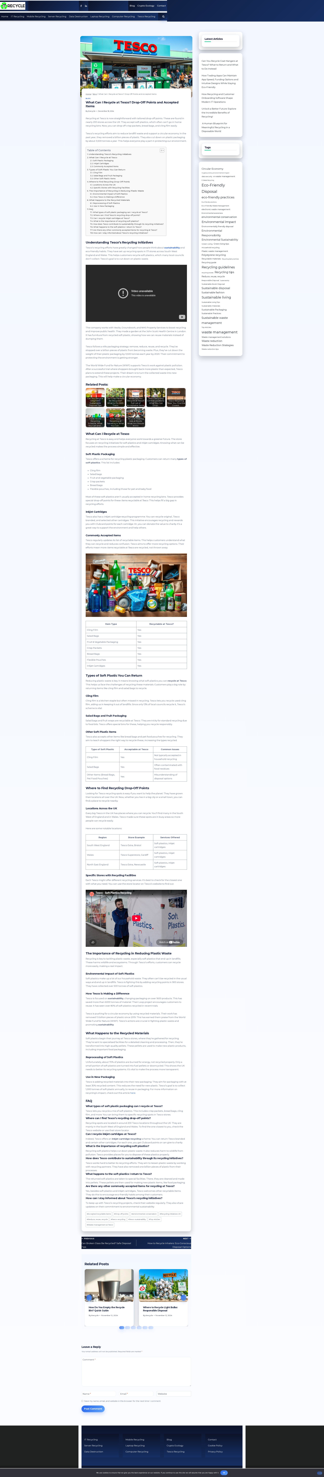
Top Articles (154, 1219)
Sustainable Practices (211, 313)
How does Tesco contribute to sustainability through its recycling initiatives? (128, 224)
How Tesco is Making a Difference (109, 197)
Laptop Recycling (99, 16)
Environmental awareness (212, 213)
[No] (319, 1473)
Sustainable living (216, 297)
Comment (89, 1359)
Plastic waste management (215, 251)
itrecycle (91, 111)
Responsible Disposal (210, 280)
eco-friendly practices (218, 197)
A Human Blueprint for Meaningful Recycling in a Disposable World (216, 127)
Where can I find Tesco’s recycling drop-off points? (116, 215)
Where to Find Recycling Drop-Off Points (109, 181)
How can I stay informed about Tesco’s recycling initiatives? (120, 233)
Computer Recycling (123, 16)
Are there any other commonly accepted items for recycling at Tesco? (125, 230)
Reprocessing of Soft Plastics (106, 203)
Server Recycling (57, 16)
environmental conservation (144, 1214)
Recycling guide (209, 262)
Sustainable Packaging (214, 309)
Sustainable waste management (215, 320)
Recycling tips (224, 272)
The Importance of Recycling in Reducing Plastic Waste (116, 191)
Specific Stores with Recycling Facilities (112, 188)
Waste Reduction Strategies (218, 345)
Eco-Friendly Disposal (213, 188)
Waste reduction (212, 340)
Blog (132, 5)
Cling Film (97, 173)
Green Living (207, 244)
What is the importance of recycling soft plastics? (116, 221)
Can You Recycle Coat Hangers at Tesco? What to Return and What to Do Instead (220, 65)
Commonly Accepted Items (106, 166)
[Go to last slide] (89, 1298)
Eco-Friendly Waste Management (215, 206)
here (132, 1093)
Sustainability (224, 280)
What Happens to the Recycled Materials (109, 200)
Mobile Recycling (36, 16)
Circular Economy (212, 168)
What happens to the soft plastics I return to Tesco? (117, 227)
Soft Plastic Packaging (103, 161)
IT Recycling (17, 16)
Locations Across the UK (104, 185)
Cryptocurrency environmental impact (215, 173)
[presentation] (109, 1285)
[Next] (183, 1298)
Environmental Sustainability (220, 239)
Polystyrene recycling (214, 255)
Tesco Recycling (146, 16)
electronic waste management (216, 209)
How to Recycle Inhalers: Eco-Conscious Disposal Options (169, 1243)
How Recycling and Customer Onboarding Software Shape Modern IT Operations (218, 98)
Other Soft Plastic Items (105, 179)
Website (162, 1394)
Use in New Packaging (104, 206)
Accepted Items (110, 535)
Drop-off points (121, 1214)
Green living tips (221, 244)
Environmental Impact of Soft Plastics (110, 194)
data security (207, 176)
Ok (224, 1473)
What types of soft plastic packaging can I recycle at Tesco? (120, 212)
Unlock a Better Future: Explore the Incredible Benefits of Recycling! (219, 112)
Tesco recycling (118, 1219)
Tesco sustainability (137, 1219)
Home (4, 16)
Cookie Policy (215, 1445)
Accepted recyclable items (99, 1214)
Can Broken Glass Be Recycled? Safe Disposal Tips (106, 1243)
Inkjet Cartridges (101, 163)
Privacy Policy (215, 1451)
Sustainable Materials (211, 306)
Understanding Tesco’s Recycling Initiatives (110, 154)
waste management (220, 332)
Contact (161, 5)
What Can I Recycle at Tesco (103, 157)
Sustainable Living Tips (211, 302)
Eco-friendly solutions (209, 202)
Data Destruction (78, 16)
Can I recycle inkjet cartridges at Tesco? (111, 218)
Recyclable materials (211, 259)
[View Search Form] (163, 16)
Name (87, 1394)
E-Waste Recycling (208, 180)
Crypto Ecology (145, 5)
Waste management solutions (216, 337)
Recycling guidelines (218, 267)
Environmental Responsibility (212, 233)
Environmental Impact (219, 222)
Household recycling (210, 248)
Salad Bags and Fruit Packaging (108, 176)
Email (124, 1394)
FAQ (91, 209)
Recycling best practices (230, 259)
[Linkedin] (86, 6)
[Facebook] (81, 6)
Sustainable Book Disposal (213, 284)
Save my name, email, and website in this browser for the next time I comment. (122, 1401)
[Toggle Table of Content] (161, 150)
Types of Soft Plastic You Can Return (107, 169)
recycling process (207, 273)
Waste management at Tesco (100, 1225)
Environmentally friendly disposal (217, 226)
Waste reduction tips (210, 349)
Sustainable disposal (216, 288)
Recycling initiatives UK (170, 1214)
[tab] (121, 1327)
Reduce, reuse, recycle (97, 1219)
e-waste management (224, 176)
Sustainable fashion (213, 292)
